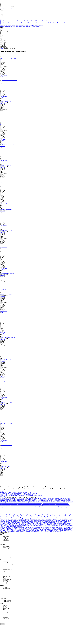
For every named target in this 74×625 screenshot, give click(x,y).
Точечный (30, 25)
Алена (3, 226)
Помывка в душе (18, 22)
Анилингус (32, 18)
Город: (1, 4)
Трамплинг (29, 20)
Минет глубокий (6, 548)
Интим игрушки (6, 622)
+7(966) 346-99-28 (3, 440)
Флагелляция (51, 20)
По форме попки (9, 495)
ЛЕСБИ (18, 11)
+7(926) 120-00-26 (3, 353)
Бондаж (1, 20)
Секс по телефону (47, 22)
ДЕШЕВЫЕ (11, 12)
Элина (3, 76)
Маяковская (2, 60)
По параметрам (34, 493)
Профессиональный (15, 25)
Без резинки (8, 18)
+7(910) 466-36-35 (3, 75)
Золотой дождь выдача (68, 22)
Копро (22, 22)
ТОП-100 (29, 492)
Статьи (18, 492)
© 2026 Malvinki (3, 496)
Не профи (14, 26)
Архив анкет (39, 495)
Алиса (3, 161)
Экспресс (55, 22)
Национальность (3, 31)
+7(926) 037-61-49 (3, 225)
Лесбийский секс (6, 540)
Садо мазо (33, 20)
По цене (1, 494)
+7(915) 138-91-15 (3, 311)
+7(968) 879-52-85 (3, 160)
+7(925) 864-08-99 (3, 96)
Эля (2, 354)
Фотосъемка (5, 22)
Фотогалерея (8, 492)
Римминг (28, 18)
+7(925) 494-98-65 (3, 268)
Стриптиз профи (6, 587)
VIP (1, 12)
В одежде (25, 495)
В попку (7, 16)
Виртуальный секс (40, 22)
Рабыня (8, 20)
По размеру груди (19, 494)
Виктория (3, 290)
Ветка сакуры (3, 25)
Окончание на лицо (26, 16)
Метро (1, 29)
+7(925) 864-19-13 (3, 139)
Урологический (35, 25)
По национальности (29, 494)
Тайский (26, 25)
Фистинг (62, 22)
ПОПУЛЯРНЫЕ (7, 11)
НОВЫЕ (2, 11)
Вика (2, 97)
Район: (1, 0)
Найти (12, 6)
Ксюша (3, 333)
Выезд (7, 53)
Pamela (3, 140)
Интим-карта (25, 492)
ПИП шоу (32, 26)
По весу (24, 494)
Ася (2, 419)
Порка (25, 20)
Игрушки (59, 22)
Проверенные (3, 53)
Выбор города (34, 495)
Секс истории (13, 492)
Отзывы (20, 492)
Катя (2, 204)
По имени (5, 494)
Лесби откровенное (19, 26)
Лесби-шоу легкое (26, 26)
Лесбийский (20, 16)
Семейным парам (11, 22)
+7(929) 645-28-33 (3, 461)
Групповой (15, 16)
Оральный (11, 16)
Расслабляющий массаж (7, 564)
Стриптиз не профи (6, 588)
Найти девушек (3, 46)
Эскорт (1, 22)
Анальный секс (6, 537)
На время (14, 495)
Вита (2, 441)
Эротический (40, 25)
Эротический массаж (7, 569)
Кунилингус (23, 18)
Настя (3, 54)
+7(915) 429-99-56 (3, 418)
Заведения (19, 493)
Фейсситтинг (37, 20)
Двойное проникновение (31, 22)
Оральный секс (5, 538)
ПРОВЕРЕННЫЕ (13, 11)
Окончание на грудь (43, 16)
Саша (3, 462)
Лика (2, 118)
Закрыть (2, 533)
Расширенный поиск (4, 47)
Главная (1, 48)
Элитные (15, 493)
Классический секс (6, 536)
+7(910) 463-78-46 (3, 376)
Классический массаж (7, 562)
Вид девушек (10, 493)
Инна (3, 248)
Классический (3, 16)
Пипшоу (25, 22)
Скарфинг (42, 20)
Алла (2, 398)
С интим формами (19, 495)
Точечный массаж (6, 567)
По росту (14, 494)
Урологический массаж (7, 568)
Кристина (3, 269)
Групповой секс (6, 539)
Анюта (3, 377)
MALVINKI (2, 491)
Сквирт (51, 22)
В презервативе (3, 18)
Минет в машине (18, 18)
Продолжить (7, 623)
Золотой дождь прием (4, 23)
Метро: (1, 2)
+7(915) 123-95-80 (3, 247)
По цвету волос (3, 495)
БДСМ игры (19, 20)
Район (1, 30)
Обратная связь (3, 492)
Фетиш (23, 20)
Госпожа (5, 20)
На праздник (29, 495)
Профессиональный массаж (8, 563)
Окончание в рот (36, 16)
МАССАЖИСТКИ (5, 12)
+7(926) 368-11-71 (3, 332)
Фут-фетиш (46, 20)
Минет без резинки (6, 547)
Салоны (9, 53)
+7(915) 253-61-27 (3, 182)
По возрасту (10, 494)
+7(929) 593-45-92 (3, 397)
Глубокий (13, 18)
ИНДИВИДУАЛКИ (17, 12)
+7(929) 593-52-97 (3, 203)
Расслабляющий (22, 25)
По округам (29, 493)
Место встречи (23, 493)
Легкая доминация (13, 20)
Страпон (31, 16)
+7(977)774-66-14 (3, 289)
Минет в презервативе (7, 546)
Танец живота (36, 26)
